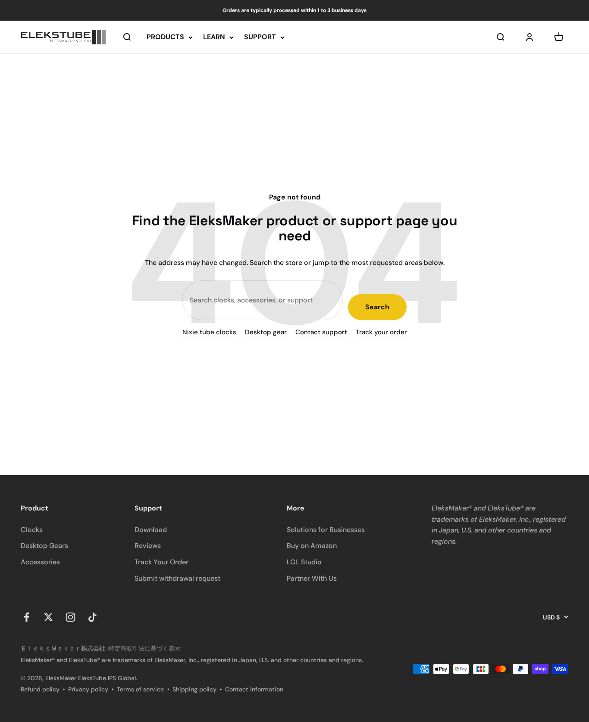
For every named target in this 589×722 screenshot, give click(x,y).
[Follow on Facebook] (26, 617)
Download (151, 529)
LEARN (214, 37)
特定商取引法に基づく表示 (144, 648)
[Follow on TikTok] (92, 617)
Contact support (321, 332)
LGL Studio (304, 561)
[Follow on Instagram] (70, 617)
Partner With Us (312, 578)
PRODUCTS (165, 37)
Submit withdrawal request (177, 578)
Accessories (40, 561)
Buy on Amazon (312, 545)
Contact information (254, 689)
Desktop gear (266, 332)
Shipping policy (194, 689)
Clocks (32, 529)
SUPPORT (260, 37)
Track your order (381, 332)
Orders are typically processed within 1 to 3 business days (294, 10)
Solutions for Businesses (326, 529)
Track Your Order (161, 561)
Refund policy (40, 689)
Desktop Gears (44, 545)
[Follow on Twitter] (48, 617)
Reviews (148, 545)
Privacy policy (88, 689)
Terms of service (140, 689)
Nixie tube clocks (209, 332)
